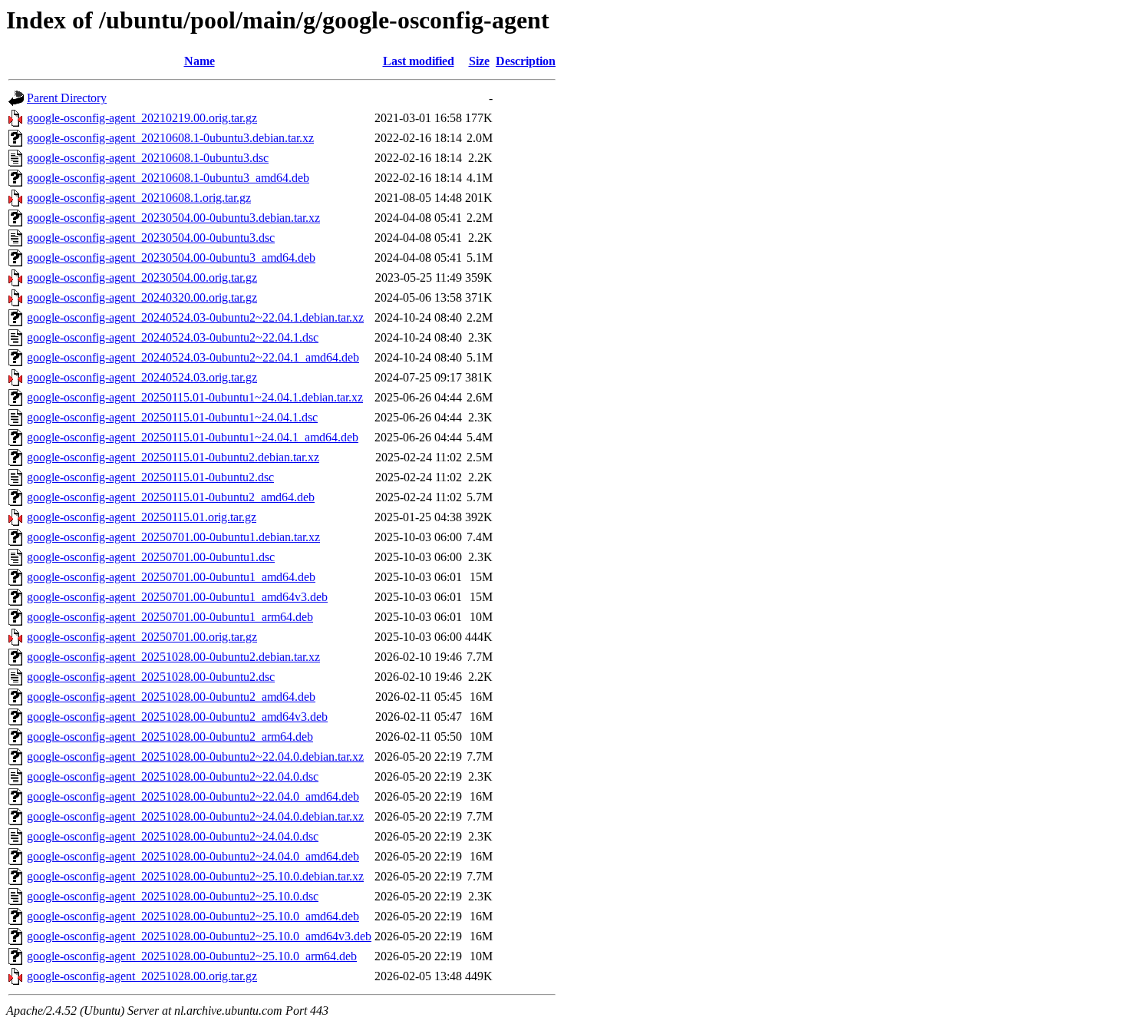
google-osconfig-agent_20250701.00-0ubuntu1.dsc (151, 556)
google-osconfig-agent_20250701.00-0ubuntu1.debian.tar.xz (173, 536)
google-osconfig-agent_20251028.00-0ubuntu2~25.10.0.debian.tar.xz (195, 876)
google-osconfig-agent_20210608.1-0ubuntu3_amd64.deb (168, 177)
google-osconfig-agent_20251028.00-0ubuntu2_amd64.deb (171, 696)
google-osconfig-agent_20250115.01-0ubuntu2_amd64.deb (171, 497)
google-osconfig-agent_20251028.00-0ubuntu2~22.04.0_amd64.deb (193, 796)
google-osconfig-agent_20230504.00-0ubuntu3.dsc (151, 237)
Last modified (418, 61)
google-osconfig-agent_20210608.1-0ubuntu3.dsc (148, 157)
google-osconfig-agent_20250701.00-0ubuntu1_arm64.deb (170, 616)
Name (199, 61)
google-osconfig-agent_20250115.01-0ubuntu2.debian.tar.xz (173, 457)
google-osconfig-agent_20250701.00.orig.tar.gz (142, 636)
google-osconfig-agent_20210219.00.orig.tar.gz (142, 117)
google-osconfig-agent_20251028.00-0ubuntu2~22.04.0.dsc (172, 776)
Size (479, 61)
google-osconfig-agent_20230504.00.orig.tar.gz (142, 277)
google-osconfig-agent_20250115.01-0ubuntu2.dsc (150, 477)
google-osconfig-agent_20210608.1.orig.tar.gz (139, 197)
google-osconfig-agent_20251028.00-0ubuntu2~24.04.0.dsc (172, 836)
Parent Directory (67, 97)
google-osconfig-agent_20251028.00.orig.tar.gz (142, 976)
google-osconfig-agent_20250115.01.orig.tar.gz (141, 517)
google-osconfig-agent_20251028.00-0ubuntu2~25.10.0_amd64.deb (193, 916)
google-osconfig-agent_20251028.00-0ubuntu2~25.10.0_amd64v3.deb (199, 936)
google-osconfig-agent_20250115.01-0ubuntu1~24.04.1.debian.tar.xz (195, 397)
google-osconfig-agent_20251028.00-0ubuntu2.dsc (151, 676)
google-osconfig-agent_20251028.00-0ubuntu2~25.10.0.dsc (172, 896)
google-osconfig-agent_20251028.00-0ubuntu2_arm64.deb (170, 736)
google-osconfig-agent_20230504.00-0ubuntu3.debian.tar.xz (173, 217)
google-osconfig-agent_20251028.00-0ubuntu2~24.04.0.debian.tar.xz (195, 816)
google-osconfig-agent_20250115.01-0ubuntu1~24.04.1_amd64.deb (192, 437)
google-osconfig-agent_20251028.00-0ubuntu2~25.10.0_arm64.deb (192, 956)
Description (526, 61)
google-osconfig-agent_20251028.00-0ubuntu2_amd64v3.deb (177, 716)
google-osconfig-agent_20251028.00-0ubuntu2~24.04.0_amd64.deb (193, 856)
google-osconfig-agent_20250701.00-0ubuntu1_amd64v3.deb (177, 596)
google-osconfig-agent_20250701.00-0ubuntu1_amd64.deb (171, 576)
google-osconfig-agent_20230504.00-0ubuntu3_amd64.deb (171, 257)
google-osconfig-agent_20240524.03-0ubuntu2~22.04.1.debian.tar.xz (195, 317)
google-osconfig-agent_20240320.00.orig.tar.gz (142, 297)
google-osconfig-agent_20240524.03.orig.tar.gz (142, 377)
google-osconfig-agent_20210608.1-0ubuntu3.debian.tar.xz (170, 137)
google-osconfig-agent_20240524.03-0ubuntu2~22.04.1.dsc (172, 337)
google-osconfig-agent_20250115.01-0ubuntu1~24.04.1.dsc (172, 417)
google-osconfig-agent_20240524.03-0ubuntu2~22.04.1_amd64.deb (193, 357)
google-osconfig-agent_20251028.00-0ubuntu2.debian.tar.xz (173, 656)
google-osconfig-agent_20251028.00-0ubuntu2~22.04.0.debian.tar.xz (195, 756)
